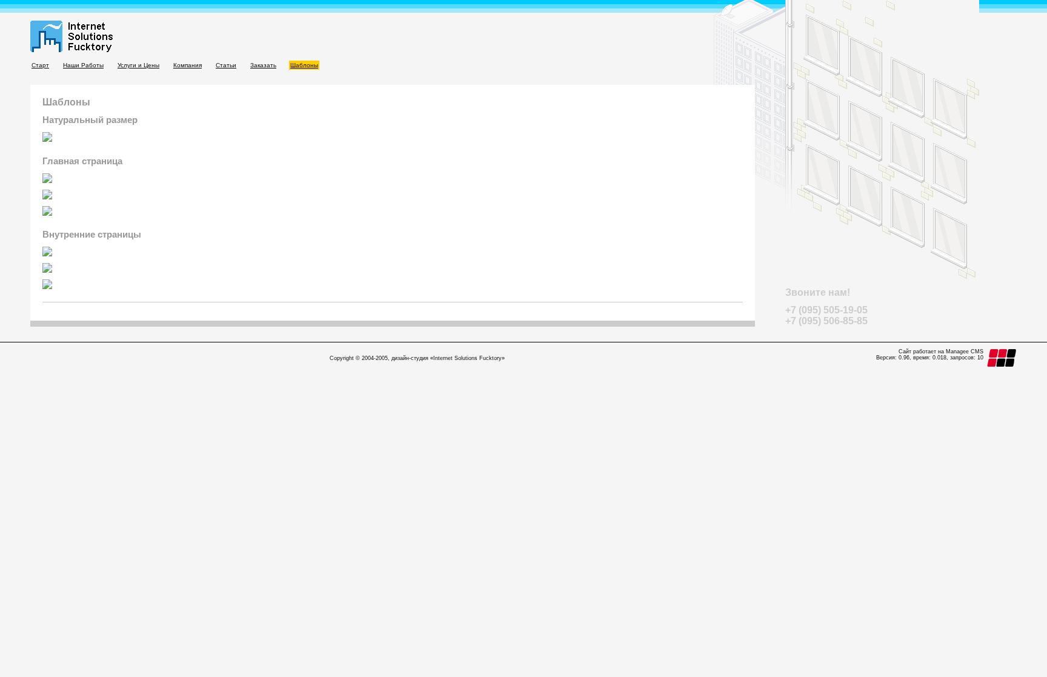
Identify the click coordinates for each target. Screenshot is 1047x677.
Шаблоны (304, 65)
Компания (187, 65)
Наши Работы (83, 65)
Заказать (263, 65)
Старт (40, 65)
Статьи (226, 65)
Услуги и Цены (138, 65)
